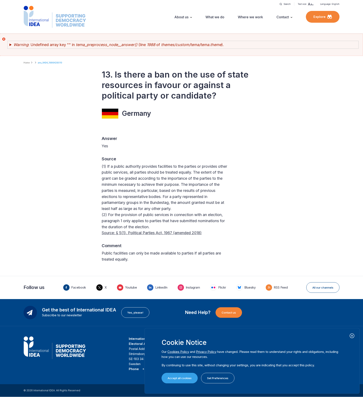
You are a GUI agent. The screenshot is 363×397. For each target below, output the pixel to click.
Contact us (229, 312)
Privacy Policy (206, 352)
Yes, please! (135, 312)
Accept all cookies (180, 378)
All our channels (322, 287)
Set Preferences (217, 378)
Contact (282, 17)
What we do (214, 17)
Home (27, 62)
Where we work (250, 17)
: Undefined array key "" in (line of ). (118, 44)
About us (181, 17)
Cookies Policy (178, 352)
